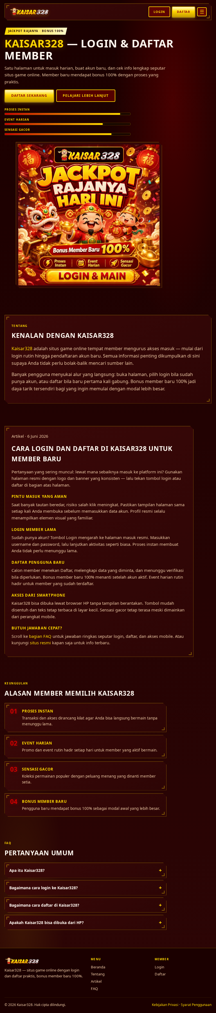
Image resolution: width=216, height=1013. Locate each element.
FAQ (94, 988)
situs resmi (40, 642)
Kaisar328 (34, 43)
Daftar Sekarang (29, 95)
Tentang (98, 974)
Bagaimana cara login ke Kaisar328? (85, 887)
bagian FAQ (40, 636)
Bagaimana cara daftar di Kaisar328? (85, 905)
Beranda (98, 967)
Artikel (96, 981)
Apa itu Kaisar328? (85, 870)
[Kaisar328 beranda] (29, 11)
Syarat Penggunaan (196, 1004)
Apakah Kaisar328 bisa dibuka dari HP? (85, 922)
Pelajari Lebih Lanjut (86, 95)
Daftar (183, 12)
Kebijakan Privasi (165, 1004)
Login (159, 12)
